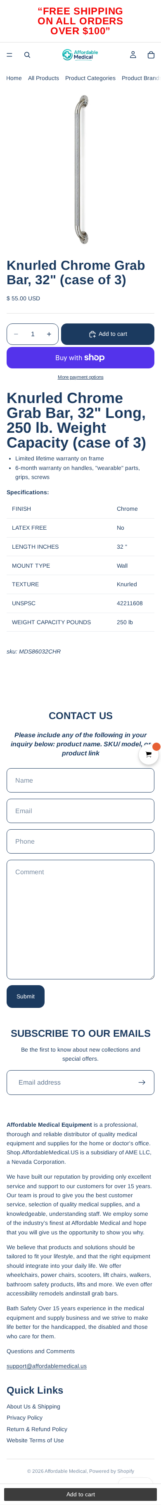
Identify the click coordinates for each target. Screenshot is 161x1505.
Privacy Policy (25, 1417)
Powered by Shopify (111, 1471)
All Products (43, 78)
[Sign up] (142, 1082)
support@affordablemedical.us (47, 1366)
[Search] (27, 55)
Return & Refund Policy (37, 1429)
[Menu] (9, 54)
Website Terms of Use (35, 1440)
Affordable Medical (66, 1471)
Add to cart (113, 333)
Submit (26, 996)
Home (14, 78)
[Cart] (151, 55)
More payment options (81, 377)
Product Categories (90, 78)
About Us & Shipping (33, 1406)
